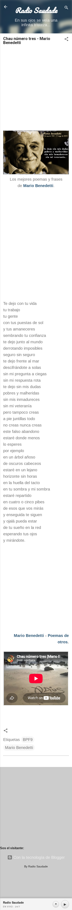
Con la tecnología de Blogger (38, 857)
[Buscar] (66, 8)
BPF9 (28, 739)
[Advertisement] (36, 88)
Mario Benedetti (29, 635)
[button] (66, 39)
